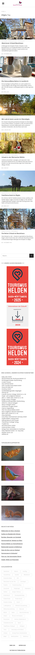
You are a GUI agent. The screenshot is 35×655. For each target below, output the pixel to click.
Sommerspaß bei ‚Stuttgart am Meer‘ (11, 540)
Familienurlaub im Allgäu (11, 195)
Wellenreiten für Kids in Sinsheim (10, 531)
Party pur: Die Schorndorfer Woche (11, 556)
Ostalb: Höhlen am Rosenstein (10, 559)
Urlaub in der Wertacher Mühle (13, 157)
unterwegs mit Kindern (17, 629)
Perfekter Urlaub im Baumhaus (13, 233)
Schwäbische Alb (8, 622)
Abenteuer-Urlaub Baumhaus (12, 43)
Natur (13, 612)
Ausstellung (7, 574)
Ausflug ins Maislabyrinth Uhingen (11, 534)
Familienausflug (16, 585)
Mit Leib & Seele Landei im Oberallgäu (16, 119)
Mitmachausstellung (9, 609)
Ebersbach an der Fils (10, 581)
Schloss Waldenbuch (20, 619)
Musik (5, 612)
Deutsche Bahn (8, 578)
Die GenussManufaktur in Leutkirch (15, 81)
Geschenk (6, 588)
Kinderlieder (7, 598)
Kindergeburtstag (19, 595)
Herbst (5, 592)
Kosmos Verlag (8, 602)
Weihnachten (14, 636)
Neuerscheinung (24, 612)
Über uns (12, 645)
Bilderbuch (27, 574)
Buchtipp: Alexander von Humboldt (11, 537)
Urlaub (5, 633)
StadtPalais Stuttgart (9, 626)
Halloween (28, 588)
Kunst (18, 602)
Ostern (5, 615)
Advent (16, 571)
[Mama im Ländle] (17, 3)
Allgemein (4, 40)
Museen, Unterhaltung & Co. (9, 78)
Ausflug (25, 571)
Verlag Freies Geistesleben (19, 633)
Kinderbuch (7, 595)
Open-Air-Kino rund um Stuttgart (10, 550)
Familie (6, 585)
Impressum (22, 645)
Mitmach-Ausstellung (21, 605)
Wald (5, 636)
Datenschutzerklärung (17, 650)
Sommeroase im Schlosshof (9, 553)
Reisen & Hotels (12, 40)
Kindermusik (18, 598)
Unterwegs (21, 40)
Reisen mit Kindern (17, 615)
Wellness (25, 636)
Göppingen (17, 588)
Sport (19, 622)
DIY (18, 578)
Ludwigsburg (7, 605)
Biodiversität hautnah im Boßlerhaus (11, 547)
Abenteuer (6, 571)
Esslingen (23, 581)
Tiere (5, 629)
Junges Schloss (16, 592)
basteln (17, 574)
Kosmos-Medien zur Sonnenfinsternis (12, 543)
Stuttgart (22, 626)
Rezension (7, 619)
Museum (21, 609)
